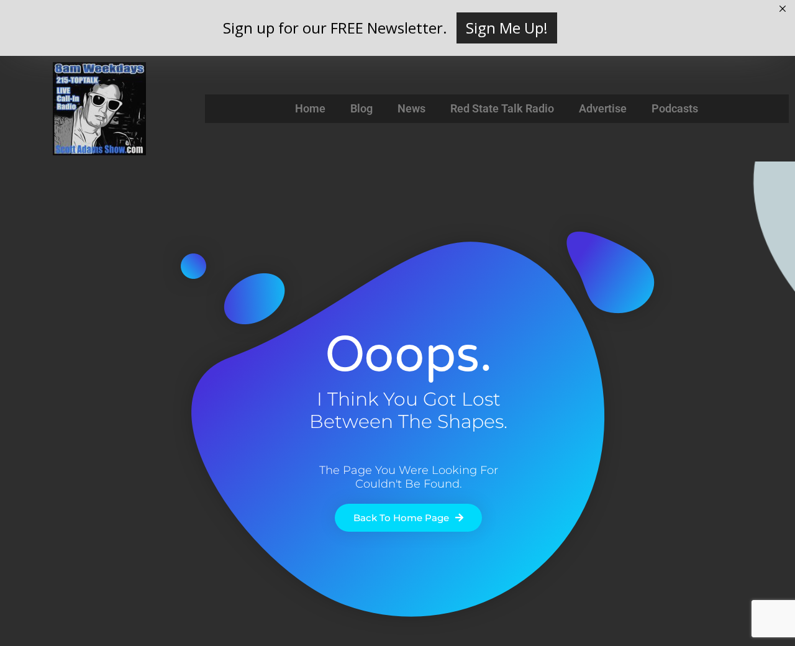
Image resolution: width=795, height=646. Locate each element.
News (411, 108)
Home (310, 108)
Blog (361, 108)
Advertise (603, 108)
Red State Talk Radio (502, 108)
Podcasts (675, 108)
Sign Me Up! (507, 27)
